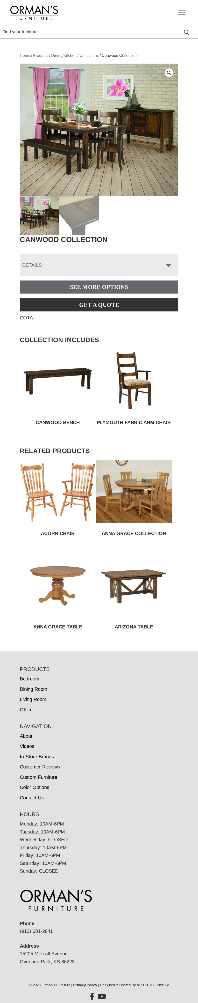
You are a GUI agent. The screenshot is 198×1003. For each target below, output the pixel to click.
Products (40, 55)
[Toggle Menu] (182, 12)
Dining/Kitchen (64, 55)
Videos (27, 746)
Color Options (34, 787)
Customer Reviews (40, 766)
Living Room (33, 699)
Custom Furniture (38, 777)
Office (26, 709)
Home (25, 55)
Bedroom (29, 678)
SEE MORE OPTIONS (99, 287)
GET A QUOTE (99, 305)
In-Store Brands (37, 756)
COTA (26, 317)
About (26, 736)
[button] (169, 72)
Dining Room (33, 689)
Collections (89, 55)
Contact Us (32, 797)
